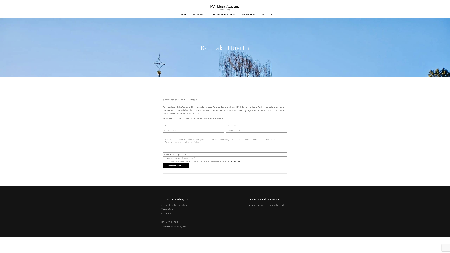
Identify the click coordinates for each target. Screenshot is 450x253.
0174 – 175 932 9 (170, 222)
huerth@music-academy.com (173, 226)
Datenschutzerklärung (234, 161)
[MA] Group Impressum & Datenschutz (267, 204)
